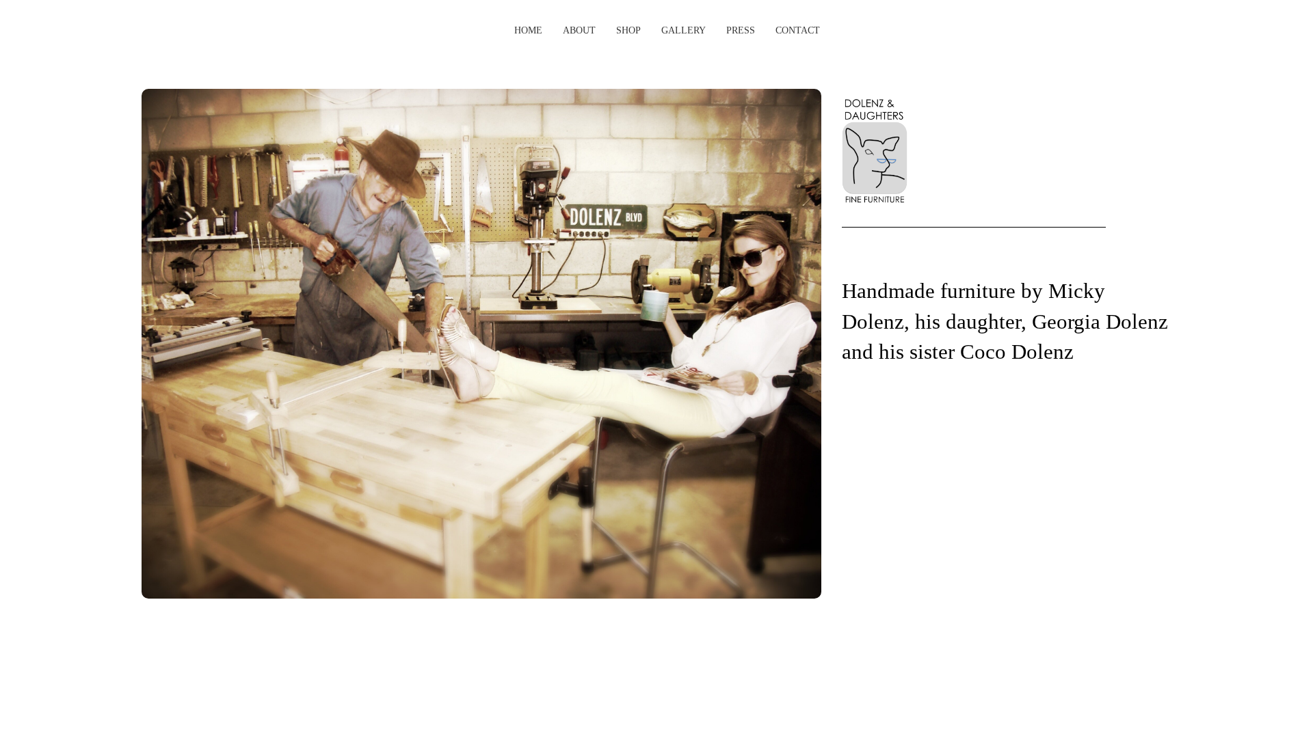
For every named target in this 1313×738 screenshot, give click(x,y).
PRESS (740, 30)
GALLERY (683, 30)
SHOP (628, 30)
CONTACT (797, 30)
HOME (528, 30)
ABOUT (579, 30)
